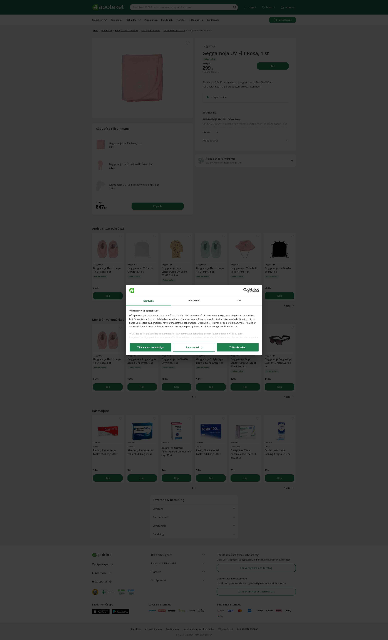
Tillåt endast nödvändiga (150, 347)
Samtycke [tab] (148, 301)
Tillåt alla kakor (237, 347)
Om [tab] (239, 300)
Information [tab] (194, 300)
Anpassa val (192, 347)
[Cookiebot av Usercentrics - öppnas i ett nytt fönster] (245, 290)
